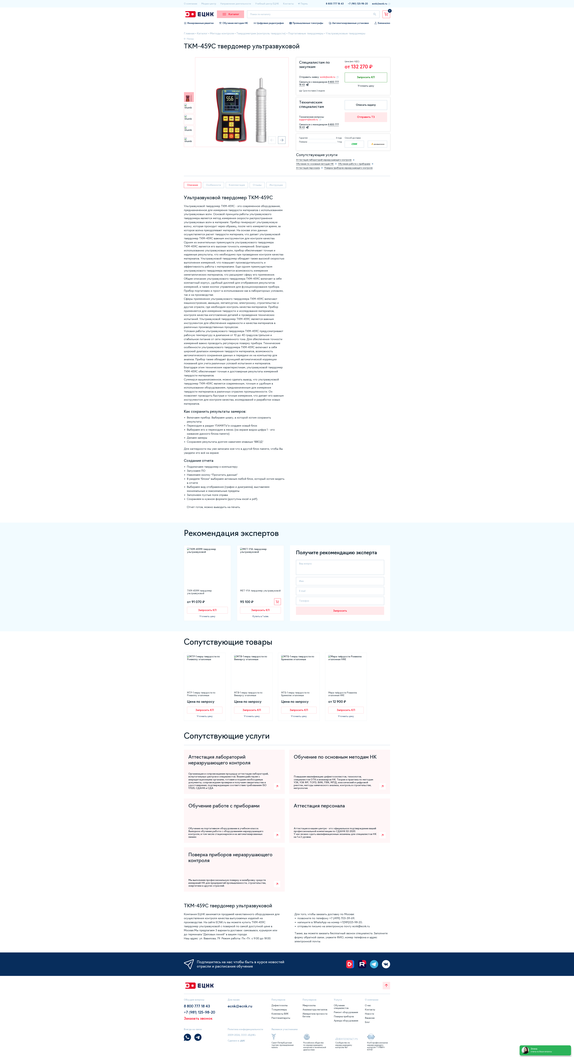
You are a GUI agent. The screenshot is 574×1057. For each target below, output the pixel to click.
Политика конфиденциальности (245, 1029)
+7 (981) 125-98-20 (358, 4)
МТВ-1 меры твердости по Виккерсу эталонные (248, 694)
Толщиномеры (279, 1009)
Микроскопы (309, 1005)
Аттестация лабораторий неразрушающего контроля (323, 160)
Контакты (288, 4)
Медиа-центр (208, 4)
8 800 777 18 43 (335, 4)
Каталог (202, 33)
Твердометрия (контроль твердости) (261, 33)
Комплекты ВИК (279, 1014)
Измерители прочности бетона (315, 1015)
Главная (189, 33)
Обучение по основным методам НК (315, 164)
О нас (368, 1005)
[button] (189, 97)
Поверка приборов (344, 1016)
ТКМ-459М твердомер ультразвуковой (199, 592)
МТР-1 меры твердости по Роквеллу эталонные (201, 694)
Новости (369, 1014)
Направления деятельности (235, 4)
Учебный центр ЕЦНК (267, 4)
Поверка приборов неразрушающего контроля (348, 168)
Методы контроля (222, 33)
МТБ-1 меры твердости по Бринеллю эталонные (295, 694)
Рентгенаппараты (280, 1018)
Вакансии (370, 1018)
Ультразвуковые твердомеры (345, 33)
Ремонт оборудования (346, 1012)
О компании (190, 4)
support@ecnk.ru (308, 119)
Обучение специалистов (341, 1006)
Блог (367, 1022)
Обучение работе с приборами (354, 164)
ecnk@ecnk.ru (379, 4)
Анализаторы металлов (315, 1009)
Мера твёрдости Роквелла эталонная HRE (342, 694)
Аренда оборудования (346, 1021)
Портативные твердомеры (305, 33)
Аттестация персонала (308, 168)
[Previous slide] (272, 140)
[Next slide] (282, 140)
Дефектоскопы (279, 1005)
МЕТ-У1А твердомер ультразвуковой (260, 591)
